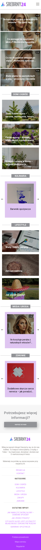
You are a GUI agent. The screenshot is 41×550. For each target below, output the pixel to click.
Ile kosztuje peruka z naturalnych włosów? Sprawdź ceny (20, 21)
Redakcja (20, 470)
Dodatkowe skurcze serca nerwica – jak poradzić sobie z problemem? (20, 390)
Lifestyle (20, 225)
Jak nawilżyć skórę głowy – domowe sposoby (20, 513)
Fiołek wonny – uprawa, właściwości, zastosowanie (19, 139)
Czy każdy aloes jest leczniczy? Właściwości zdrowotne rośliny (20, 522)
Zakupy (20, 498)
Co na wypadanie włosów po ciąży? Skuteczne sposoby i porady (20, 59)
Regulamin (20, 546)
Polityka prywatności (20, 537)
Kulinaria (20, 176)
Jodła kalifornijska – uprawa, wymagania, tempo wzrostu (19, 115)
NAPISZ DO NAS (20, 424)
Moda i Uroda (20, 306)
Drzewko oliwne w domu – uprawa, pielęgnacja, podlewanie (19, 163)
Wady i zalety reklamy (16, 247)
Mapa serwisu (20, 542)
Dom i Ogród (20, 94)
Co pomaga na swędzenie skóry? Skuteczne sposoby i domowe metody (20, 41)
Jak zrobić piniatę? (15, 294)
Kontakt (20, 473)
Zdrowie (21, 355)
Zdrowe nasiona (13, 271)
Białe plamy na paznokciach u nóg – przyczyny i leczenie (20, 77)
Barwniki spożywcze (20, 209)
